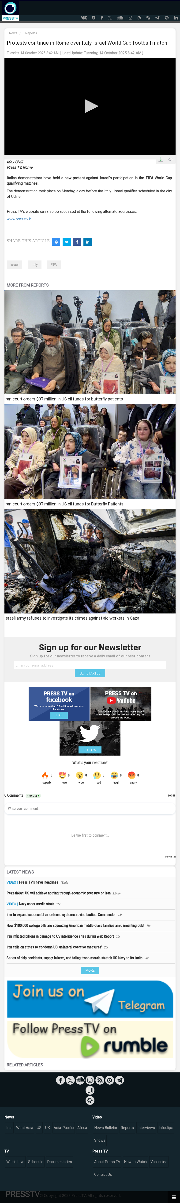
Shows (99, 1140)
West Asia (24, 1127)
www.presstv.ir (19, 219)
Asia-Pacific (64, 1127)
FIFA (54, 265)
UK (47, 1127)
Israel (15, 265)
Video (97, 1117)
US (39, 1127)
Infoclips (166, 1127)
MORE (90, 970)
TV (6, 1151)
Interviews (146, 1127)
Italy (35, 265)
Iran (9, 1127)
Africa (82, 1127)
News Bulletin (105, 1127)
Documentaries (59, 1162)
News (13, 33)
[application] (90, 106)
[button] (90, 106)
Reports (31, 33)
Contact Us (103, 1174)
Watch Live (15, 1162)
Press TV (100, 1151)
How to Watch (135, 1162)
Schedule (35, 1162)
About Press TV (107, 1162)
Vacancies (158, 1162)
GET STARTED (90, 673)
